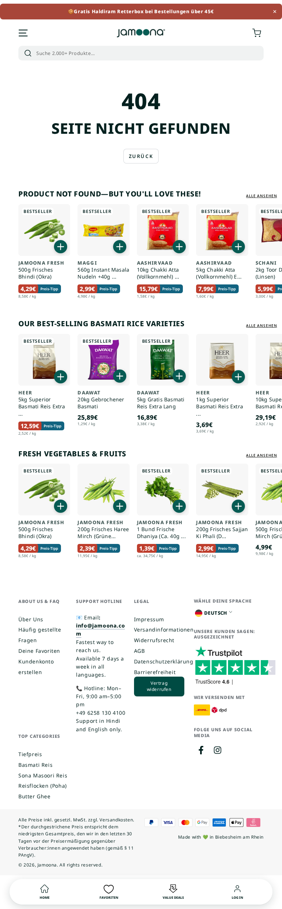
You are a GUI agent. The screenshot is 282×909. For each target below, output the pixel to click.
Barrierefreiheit (155, 672)
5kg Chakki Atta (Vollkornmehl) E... (219, 270)
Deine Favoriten (39, 650)
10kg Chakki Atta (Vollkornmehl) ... (158, 270)
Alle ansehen (261, 196)
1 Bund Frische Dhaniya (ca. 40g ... (161, 530)
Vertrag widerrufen (159, 686)
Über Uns (30, 619)
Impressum (149, 619)
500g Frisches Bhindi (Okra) (41, 270)
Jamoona (47, 865)
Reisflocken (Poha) (42, 785)
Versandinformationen (164, 629)
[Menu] (23, 33)
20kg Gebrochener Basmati (100, 400)
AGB (139, 650)
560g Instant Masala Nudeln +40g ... (103, 270)
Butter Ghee (34, 796)
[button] (141, 53)
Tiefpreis (30, 754)
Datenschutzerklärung (164, 661)
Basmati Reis (35, 764)
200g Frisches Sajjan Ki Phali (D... (222, 530)
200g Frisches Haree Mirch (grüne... (103, 530)
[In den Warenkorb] (60, 246)
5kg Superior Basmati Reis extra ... (41, 403)
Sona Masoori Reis (42, 775)
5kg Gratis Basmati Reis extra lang (161, 400)
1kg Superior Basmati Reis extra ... (219, 403)
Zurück (141, 156)
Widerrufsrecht (154, 640)
